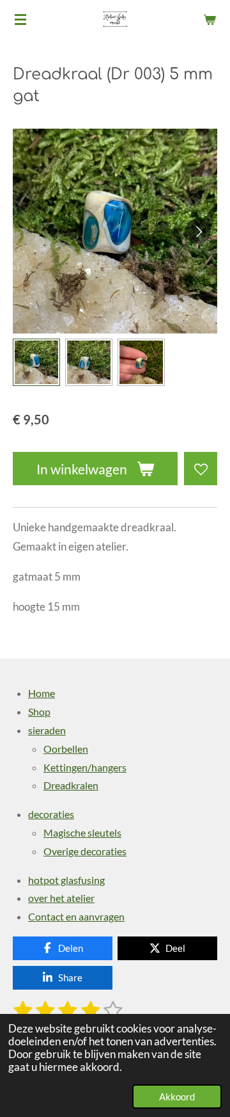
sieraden (47, 730)
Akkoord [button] (177, 1096)
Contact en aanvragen (76, 916)
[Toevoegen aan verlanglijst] (200, 468)
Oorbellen (65, 749)
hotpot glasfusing (66, 880)
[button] (36, 362)
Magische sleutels (82, 832)
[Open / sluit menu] (20, 19)
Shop (39, 711)
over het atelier (61, 898)
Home (41, 693)
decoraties (51, 814)
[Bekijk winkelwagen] (209, 19)
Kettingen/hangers (84, 767)
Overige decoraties (84, 851)
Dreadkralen (70, 785)
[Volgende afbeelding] (198, 231)
